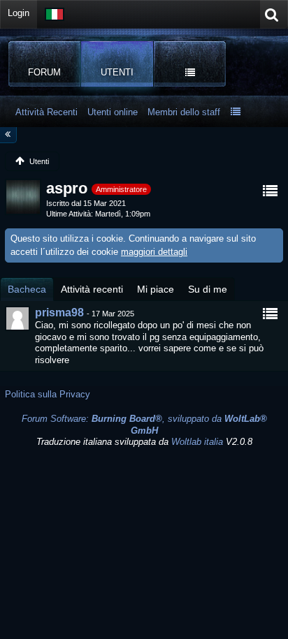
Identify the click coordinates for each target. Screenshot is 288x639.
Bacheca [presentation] (27, 289)
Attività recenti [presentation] (92, 289)
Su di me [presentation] (207, 289)
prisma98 (59, 312)
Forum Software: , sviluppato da (144, 424)
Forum (44, 72)
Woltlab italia (197, 441)
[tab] (27, 289)
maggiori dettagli (154, 252)
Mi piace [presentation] (155, 289)
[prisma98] (17, 318)
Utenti (117, 72)
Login (18, 13)
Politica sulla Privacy (47, 394)
